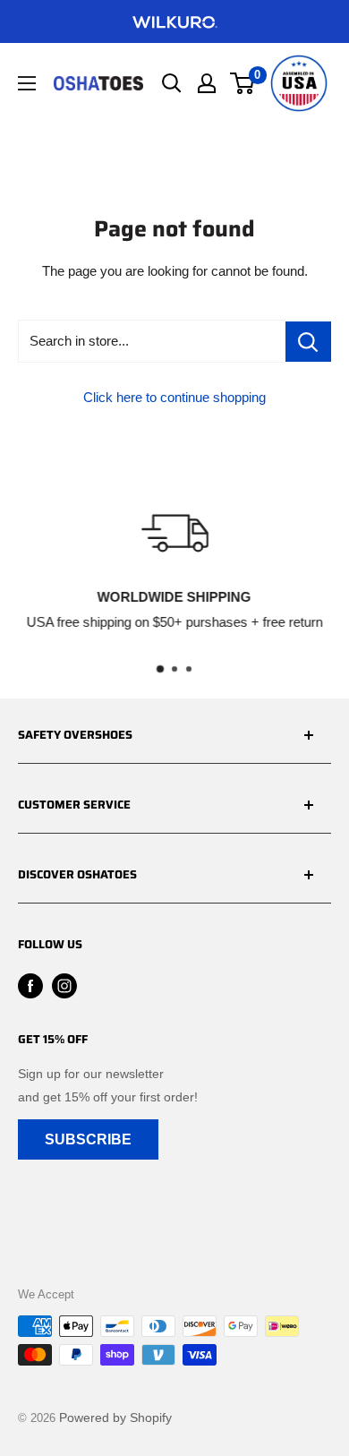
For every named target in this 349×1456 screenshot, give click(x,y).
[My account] (207, 83)
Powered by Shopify (115, 1417)
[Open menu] (27, 83)
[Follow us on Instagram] (64, 985)
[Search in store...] (308, 341)
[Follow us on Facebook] (30, 985)
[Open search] (172, 83)
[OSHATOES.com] (98, 83)
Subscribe (88, 1139)
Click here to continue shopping (174, 397)
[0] (243, 83)
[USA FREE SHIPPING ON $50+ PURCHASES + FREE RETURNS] (174, 21)
